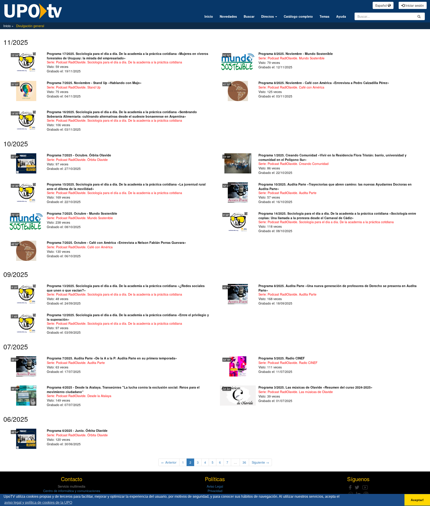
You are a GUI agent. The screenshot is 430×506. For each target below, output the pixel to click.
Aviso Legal (215, 486)
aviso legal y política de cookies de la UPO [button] (38, 502)
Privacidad (215, 491)
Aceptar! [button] (417, 500)
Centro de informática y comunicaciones (71, 491)
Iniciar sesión (414, 5)
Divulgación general (30, 26)
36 (244, 462)
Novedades (228, 16)
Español (381, 5)
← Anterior (168, 462)
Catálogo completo (298, 16)
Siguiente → (260, 462)
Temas (324, 16)
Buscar (249, 16)
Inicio (208, 16)
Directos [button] (268, 16)
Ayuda (341, 16)
